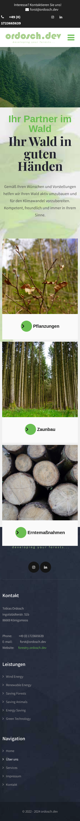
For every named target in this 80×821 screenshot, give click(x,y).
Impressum (13, 776)
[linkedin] (61, 17)
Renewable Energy (18, 685)
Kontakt (11, 784)
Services (11, 768)
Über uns (12, 759)
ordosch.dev (49, 811)
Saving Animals (16, 702)
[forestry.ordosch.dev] (33, 37)
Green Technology (18, 718)
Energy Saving (16, 710)
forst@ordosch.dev (44, 9)
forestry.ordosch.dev (32, 647)
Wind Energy (14, 676)
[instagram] (52, 17)
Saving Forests (16, 693)
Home (10, 751)
